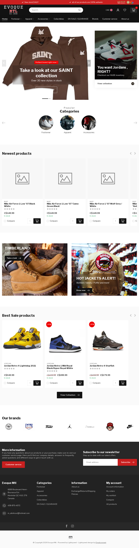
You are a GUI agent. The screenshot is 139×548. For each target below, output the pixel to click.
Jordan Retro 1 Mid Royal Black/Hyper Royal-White (60, 366)
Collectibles (59, 19)
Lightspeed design (85, 542)
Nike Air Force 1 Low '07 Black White (19, 204)
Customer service (109, 19)
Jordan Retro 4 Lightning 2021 (20, 365)
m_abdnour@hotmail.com (19, 513)
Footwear (15, 19)
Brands (95, 19)
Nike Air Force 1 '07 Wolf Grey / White (106, 204)
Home (4, 19)
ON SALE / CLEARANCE (78, 19)
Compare (11, 221)
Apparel (28, 19)
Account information (115, 486)
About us (125, 19)
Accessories (43, 19)
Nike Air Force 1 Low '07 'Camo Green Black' (63, 204)
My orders (110, 491)
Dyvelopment (101, 542)
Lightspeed (72, 542)
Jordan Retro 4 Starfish (102, 365)
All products (111, 504)
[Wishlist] (124, 10)
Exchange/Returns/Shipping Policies (83, 492)
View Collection (67, 395)
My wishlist (111, 495)
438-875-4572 (14, 505)
